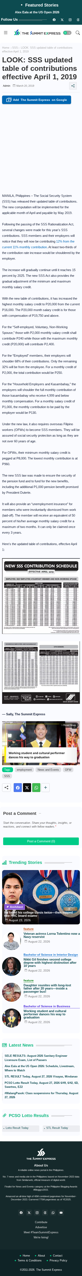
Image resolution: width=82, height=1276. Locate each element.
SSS (15, 47)
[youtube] (61, 1213)
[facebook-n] (54, 20)
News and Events (48, 769)
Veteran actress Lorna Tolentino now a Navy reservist (52, 935)
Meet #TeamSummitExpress (41, 1232)
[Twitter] (27, 787)
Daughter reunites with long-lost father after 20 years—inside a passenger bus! (47, 988)
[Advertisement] (41, 147)
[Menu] (5, 33)
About (41, 1255)
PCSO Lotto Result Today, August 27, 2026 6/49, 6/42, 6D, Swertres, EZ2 (42, 1085)
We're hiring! (41, 1237)
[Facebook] (18, 787)
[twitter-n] (62, 20)
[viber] (53, 1213)
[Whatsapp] (36, 787)
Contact (57, 1255)
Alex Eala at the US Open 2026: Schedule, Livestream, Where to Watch (40, 1068)
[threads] (78, 20)
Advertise (41, 1227)
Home (5, 47)
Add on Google (37, 100)
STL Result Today (57, 1127)
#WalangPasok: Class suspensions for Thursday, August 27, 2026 (41, 1095)
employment (24, 769)
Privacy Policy (58, 1260)
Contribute (41, 1222)
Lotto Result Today (17, 1127)
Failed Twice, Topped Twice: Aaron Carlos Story (37, 12)
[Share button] (45, 787)
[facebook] (21, 1213)
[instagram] (70, 20)
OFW (68, 769)
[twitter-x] (29, 1213)
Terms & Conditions (30, 1260)
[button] (67, 33)
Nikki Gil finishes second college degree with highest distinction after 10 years (50, 962)
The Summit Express (49, 1269)
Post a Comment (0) (41, 841)
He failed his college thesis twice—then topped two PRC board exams (38, 914)
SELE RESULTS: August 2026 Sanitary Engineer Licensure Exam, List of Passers (36, 1058)
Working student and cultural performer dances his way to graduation (45, 1014)
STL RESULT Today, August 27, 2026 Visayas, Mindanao (41, 1076)
